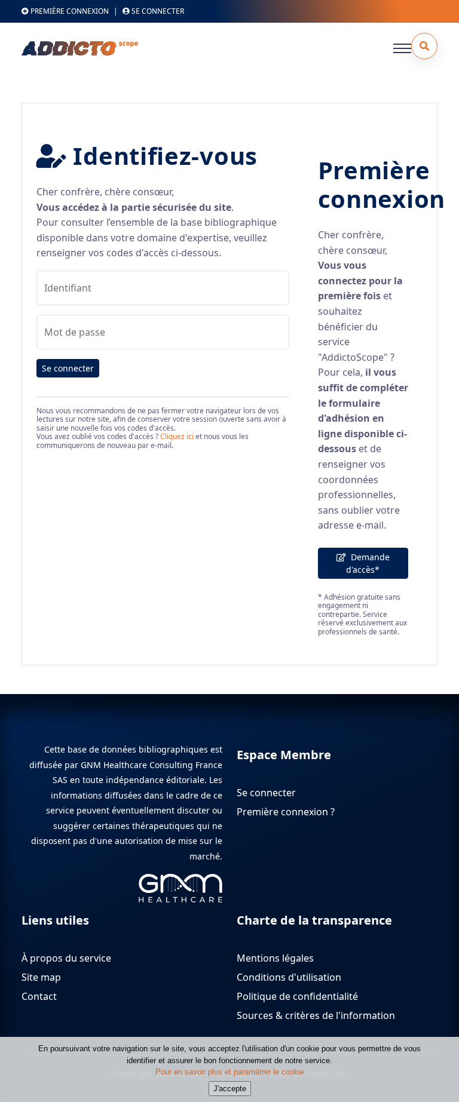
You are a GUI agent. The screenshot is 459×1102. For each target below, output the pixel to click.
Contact (39, 996)
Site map (41, 977)
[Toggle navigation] (402, 48)
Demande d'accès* (368, 563)
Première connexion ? (286, 811)
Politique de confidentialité (297, 996)
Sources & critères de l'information (316, 1015)
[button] (424, 46)
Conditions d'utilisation (289, 977)
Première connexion (69, 11)
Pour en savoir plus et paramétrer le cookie (229, 1071)
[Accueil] (111, 48)
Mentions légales (275, 958)
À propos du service (66, 958)
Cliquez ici (177, 436)
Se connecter (68, 368)
